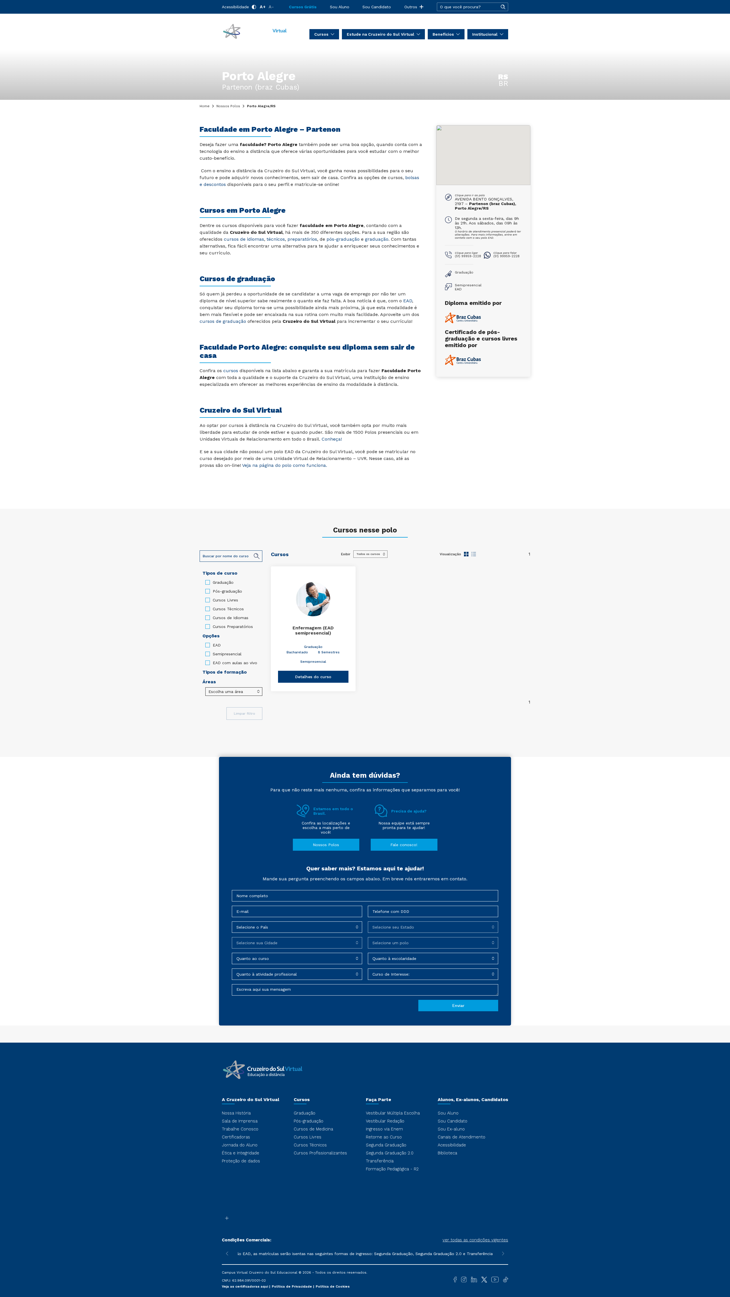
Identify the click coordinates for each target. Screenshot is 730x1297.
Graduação (223, 582)
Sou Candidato (376, 7)
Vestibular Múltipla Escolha (393, 1113)
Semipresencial (227, 654)
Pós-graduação (227, 591)
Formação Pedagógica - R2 (392, 1169)
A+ (263, 6)
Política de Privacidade (292, 1286)
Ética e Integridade (240, 1153)
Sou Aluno (339, 7)
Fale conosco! (403, 844)
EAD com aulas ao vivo (235, 662)
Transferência (380, 1161)
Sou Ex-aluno (451, 1129)
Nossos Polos (228, 106)
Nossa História (236, 1113)
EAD (217, 645)
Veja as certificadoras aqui (245, 1286)
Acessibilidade (235, 7)
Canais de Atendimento (461, 1137)
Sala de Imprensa (239, 1121)
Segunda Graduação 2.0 (389, 1153)
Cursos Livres (225, 600)
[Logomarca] (254, 30)
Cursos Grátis (303, 7)
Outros (410, 7)
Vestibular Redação (385, 1121)
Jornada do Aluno (239, 1145)
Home (205, 106)
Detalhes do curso (313, 676)
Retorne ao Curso (384, 1137)
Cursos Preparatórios (233, 626)
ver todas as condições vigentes (475, 1240)
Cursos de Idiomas (230, 617)
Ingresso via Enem (384, 1129)
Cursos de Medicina (313, 1129)
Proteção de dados (241, 1161)
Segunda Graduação (386, 1145)
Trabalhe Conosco (240, 1129)
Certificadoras (236, 1137)
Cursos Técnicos (228, 609)
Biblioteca (447, 1153)
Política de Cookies (333, 1286)
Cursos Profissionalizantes (320, 1153)
